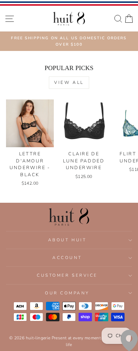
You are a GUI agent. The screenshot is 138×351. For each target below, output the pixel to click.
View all (69, 82)
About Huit (67, 240)
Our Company (67, 293)
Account (67, 257)
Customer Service (67, 275)
